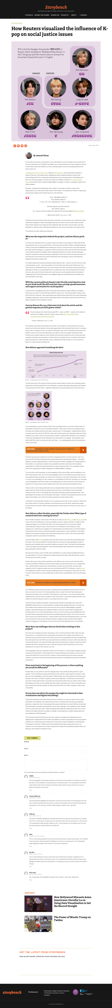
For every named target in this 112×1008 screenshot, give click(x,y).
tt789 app (32, 814)
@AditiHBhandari (35, 316)
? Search (83, 15)
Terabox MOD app (34, 796)
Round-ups (55, 15)
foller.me (82, 568)
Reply (30, 790)
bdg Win (31, 852)
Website (26, 741)
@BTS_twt (70, 519)
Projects (64, 15)
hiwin (30, 834)
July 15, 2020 (49, 320)
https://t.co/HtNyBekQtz (69, 314)
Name (26, 755)
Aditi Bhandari (58, 173)
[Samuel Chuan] (28, 155)
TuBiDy (31, 776)
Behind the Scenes (42, 15)
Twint (40, 539)
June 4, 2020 (67, 215)
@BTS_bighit (80, 519)
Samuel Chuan (42, 155)
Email (26, 748)
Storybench (56, 7)
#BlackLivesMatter (78, 211)
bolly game (32, 872)
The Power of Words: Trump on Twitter (72, 918)
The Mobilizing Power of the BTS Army (36, 173)
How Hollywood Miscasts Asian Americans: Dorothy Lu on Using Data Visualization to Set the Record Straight (72, 901)
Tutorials (29, 15)
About (73, 15)
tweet (45, 305)
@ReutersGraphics (48, 316)
